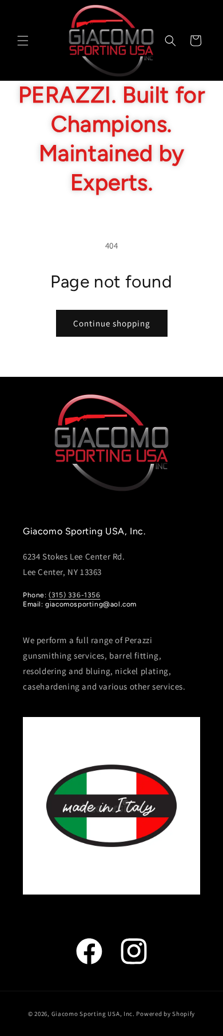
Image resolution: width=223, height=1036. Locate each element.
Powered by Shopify (165, 1014)
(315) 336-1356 (74, 595)
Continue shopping (111, 323)
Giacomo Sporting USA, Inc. (93, 1014)
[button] (22, 40)
